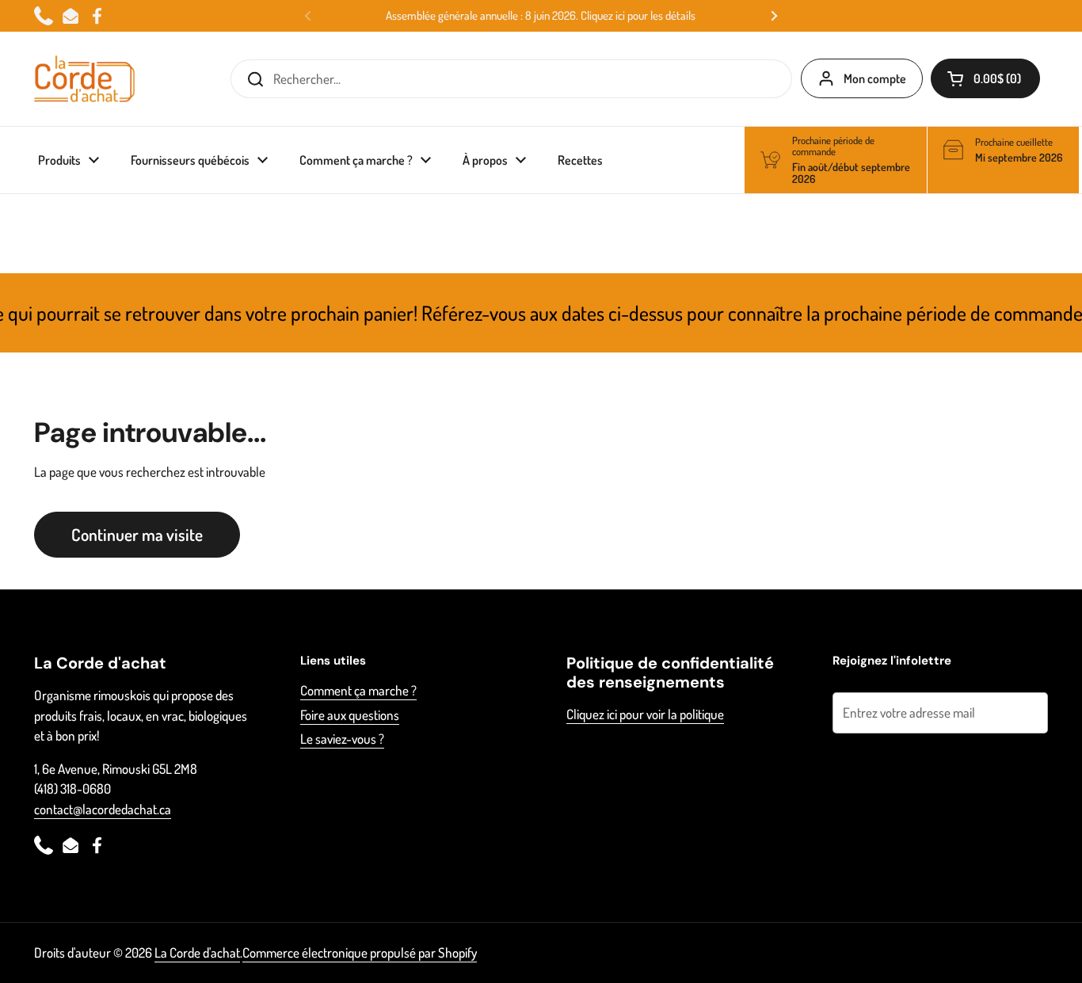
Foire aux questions (349, 715)
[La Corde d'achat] (84, 78)
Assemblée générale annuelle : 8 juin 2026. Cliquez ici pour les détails (540, 16)
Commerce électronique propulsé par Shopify (359, 952)
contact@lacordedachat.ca (102, 809)
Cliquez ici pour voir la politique (645, 714)
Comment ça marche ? (358, 690)
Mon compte (875, 78)
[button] (985, 78)
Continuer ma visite (137, 534)
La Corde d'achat (197, 952)
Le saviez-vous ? (342, 738)
